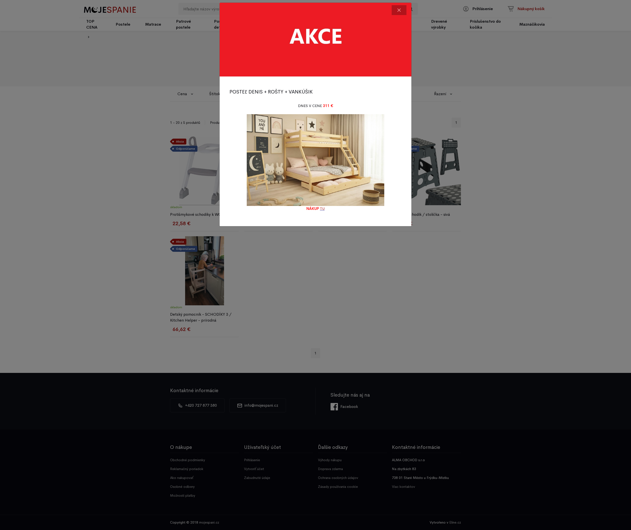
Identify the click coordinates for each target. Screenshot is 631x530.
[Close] (399, 10)
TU (322, 208)
